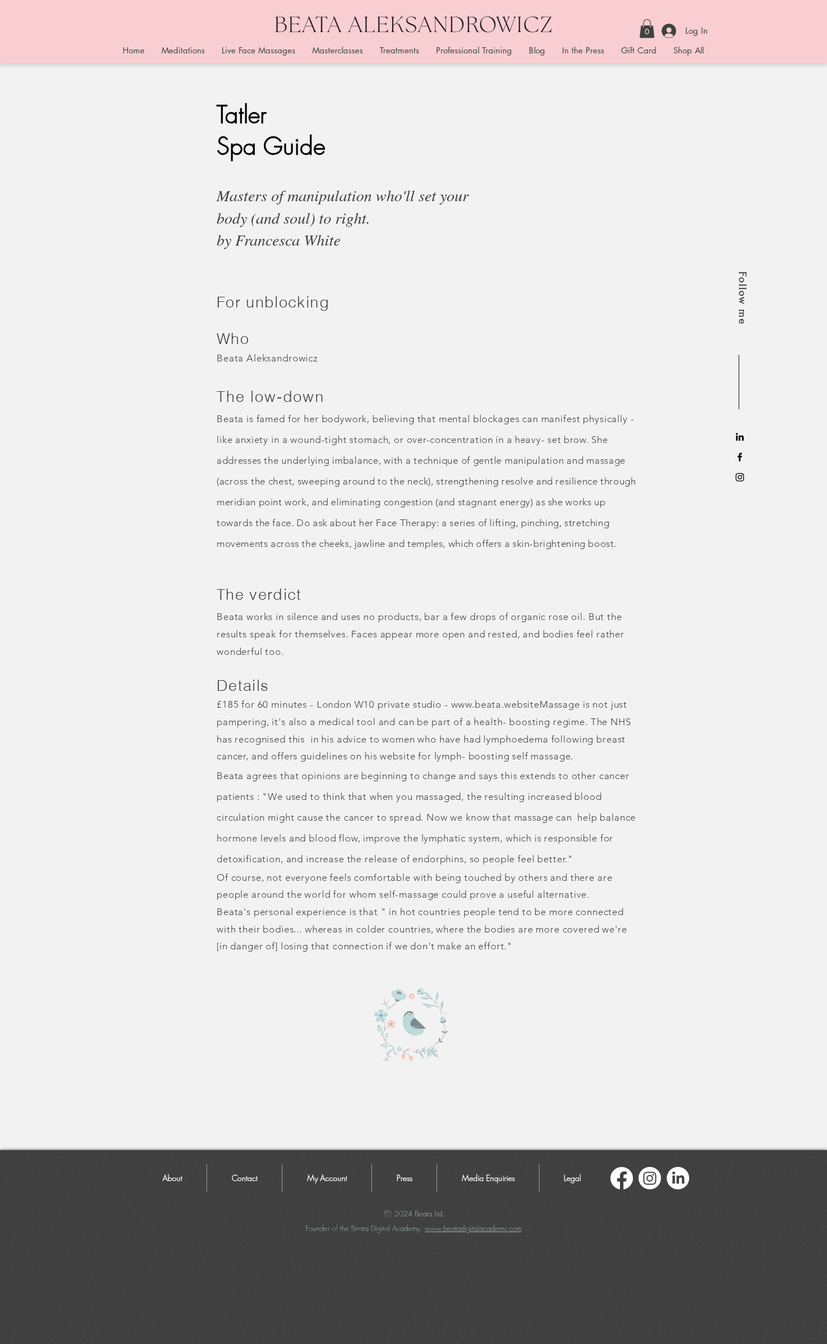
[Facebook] (621, 1178)
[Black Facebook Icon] (739, 457)
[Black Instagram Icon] (739, 477)
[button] (647, 28)
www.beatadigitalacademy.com (473, 1228)
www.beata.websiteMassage (515, 704)
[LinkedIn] (739, 436)
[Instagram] (650, 1178)
